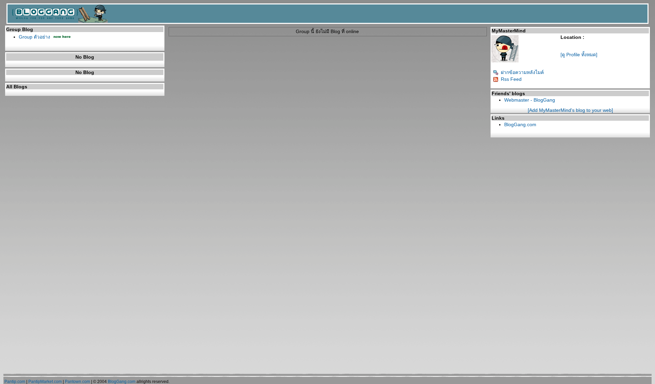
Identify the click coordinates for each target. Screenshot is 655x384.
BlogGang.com (520, 124)
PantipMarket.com (45, 381)
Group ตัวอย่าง (34, 37)
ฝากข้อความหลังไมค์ (522, 72)
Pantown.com (77, 381)
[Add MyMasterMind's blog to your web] (570, 110)
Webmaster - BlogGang (529, 100)
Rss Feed (511, 79)
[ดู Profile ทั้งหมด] (579, 54)
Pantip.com (14, 381)
